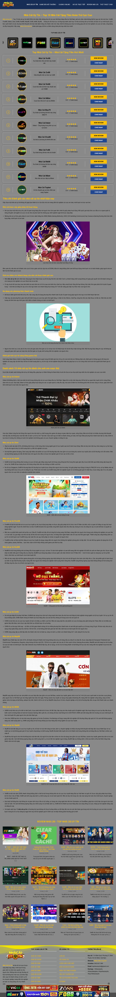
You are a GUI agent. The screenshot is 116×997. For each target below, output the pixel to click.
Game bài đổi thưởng (47, 4)
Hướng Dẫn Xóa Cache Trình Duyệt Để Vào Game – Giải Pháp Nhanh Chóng (44, 849)
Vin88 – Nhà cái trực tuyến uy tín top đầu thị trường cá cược (72, 848)
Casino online (64, 4)
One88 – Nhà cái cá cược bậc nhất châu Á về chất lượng (44, 926)
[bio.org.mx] (12, 4)
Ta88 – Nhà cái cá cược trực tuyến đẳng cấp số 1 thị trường (100, 888)
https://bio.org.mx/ (26, 26)
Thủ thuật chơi (106, 4)
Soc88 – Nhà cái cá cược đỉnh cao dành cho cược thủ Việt (72, 888)
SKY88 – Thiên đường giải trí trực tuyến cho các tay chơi (100, 848)
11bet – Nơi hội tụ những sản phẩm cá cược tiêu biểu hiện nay (72, 926)
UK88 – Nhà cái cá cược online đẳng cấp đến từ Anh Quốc (15, 888)
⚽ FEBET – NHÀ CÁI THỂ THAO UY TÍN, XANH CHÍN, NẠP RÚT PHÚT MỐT (15, 849)
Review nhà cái (92, 4)
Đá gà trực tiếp (79, 4)
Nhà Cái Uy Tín (32, 4)
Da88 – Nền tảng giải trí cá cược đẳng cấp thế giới (100, 926)
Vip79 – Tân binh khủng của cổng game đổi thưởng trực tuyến (44, 888)
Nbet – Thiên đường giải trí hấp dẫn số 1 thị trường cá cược (15, 926)
